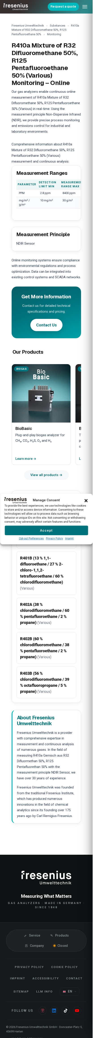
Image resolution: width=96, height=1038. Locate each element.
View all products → (46, 475)
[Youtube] (77, 1011)
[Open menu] (85, 6)
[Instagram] (43, 1011)
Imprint (69, 538)
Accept (46, 530)
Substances (58, 25)
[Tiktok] (66, 1011)
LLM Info (44, 991)
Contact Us (46, 325)
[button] (86, 500)
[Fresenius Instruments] (16, 6)
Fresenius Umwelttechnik (28, 25)
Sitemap (21, 991)
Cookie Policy (64, 967)
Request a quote (63, 6)
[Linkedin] (54, 1011)
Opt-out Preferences (31, 538)
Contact (74, 978)
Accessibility (45, 978)
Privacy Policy (54, 538)
